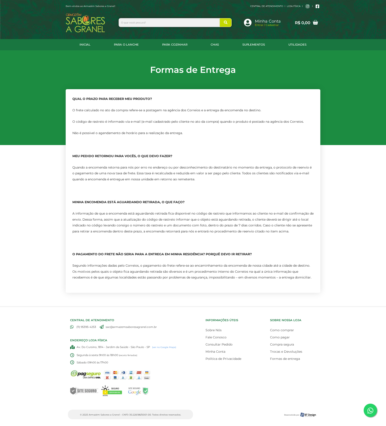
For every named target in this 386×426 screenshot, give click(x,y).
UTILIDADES (297, 44)
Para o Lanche (126, 44)
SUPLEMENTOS (253, 44)
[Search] (225, 22)
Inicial (85, 44)
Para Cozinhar (174, 44)
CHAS (215, 44)
